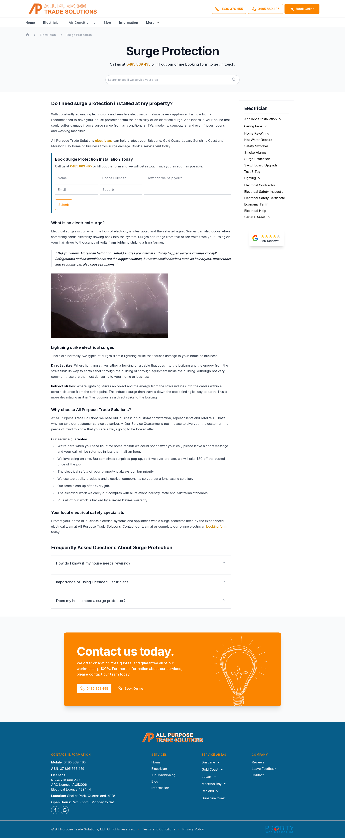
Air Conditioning (82, 23)
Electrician (52, 23)
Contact (258, 775)
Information (128, 23)
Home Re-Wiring (256, 133)
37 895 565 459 (72, 769)
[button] (141, 563)
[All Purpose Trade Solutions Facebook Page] (55, 810)
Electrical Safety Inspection (265, 192)
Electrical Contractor (260, 185)
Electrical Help (255, 211)
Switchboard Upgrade (261, 165)
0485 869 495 (138, 64)
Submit (63, 205)
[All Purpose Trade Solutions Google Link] (65, 810)
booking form (216, 526)
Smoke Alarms (255, 152)
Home (30, 23)
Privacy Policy (193, 829)
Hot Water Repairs (258, 140)
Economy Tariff (256, 204)
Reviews (258, 762)
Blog (107, 23)
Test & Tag (252, 172)
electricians (103, 141)
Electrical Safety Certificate (264, 198)
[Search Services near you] (234, 79)
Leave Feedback (264, 769)
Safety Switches (256, 146)
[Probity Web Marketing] (280, 829)
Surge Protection (257, 159)
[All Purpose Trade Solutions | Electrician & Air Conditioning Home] (63, 8)
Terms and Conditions (158, 829)
